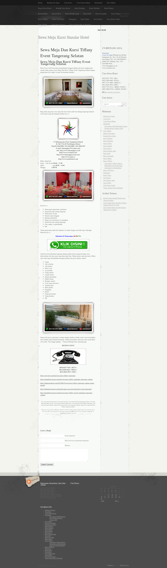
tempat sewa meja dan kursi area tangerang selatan (67, 405)
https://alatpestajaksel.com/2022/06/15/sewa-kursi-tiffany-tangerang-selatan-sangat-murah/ (67, 384)
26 (116, 497)
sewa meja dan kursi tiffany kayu (63, 403)
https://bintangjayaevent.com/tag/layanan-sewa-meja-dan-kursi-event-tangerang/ (66, 389)
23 (105, 497)
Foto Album (111, 2)
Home (40, 2)
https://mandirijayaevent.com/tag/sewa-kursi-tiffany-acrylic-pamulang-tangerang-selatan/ (66, 394)
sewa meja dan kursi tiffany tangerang (82, 403)
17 (108, 495)
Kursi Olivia (56, 13)
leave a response (88, 411)
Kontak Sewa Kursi (63, 8)
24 (108, 497)
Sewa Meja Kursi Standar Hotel (63, 37)
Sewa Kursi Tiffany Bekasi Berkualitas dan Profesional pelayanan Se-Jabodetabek (113, 165)
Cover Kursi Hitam (83, 2)
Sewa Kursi (98, 19)
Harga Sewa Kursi (44, 8)
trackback (62, 413)
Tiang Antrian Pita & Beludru (80, 24)
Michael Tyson (124, 565)
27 (119, 497)
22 (101, 497)
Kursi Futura (108, 8)
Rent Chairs (85, 19)
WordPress (110, 565)
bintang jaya (105, 53)
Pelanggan (72, 19)
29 (101, 499)
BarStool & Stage (53, 2)
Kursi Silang (115, 13)
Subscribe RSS (32, 482)
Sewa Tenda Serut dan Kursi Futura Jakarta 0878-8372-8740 (114, 204)
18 (112, 495)
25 (112, 497)
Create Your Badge (107, 55)
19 (116, 495)
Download (98, 2)
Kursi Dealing (80, 8)
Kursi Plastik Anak (72, 13)
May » (117, 501)
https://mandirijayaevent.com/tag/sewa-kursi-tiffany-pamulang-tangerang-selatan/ (66, 379)
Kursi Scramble (101, 13)
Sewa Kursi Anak (113, 19)
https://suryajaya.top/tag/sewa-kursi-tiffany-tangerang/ (57, 376)
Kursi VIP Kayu (58, 19)
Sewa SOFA (42, 24)
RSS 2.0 (73, 411)
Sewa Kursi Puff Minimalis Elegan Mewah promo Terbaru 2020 (116, 127)
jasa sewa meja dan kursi (50, 401)
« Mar (102, 501)
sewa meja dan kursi (63, 401)
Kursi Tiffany (43, 19)
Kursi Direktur (94, 8)
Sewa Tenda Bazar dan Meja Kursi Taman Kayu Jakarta (114, 208)
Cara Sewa (68, 2)
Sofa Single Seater (58, 24)
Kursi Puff (87, 13)
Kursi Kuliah (42, 13)
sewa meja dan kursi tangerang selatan (79, 401)
